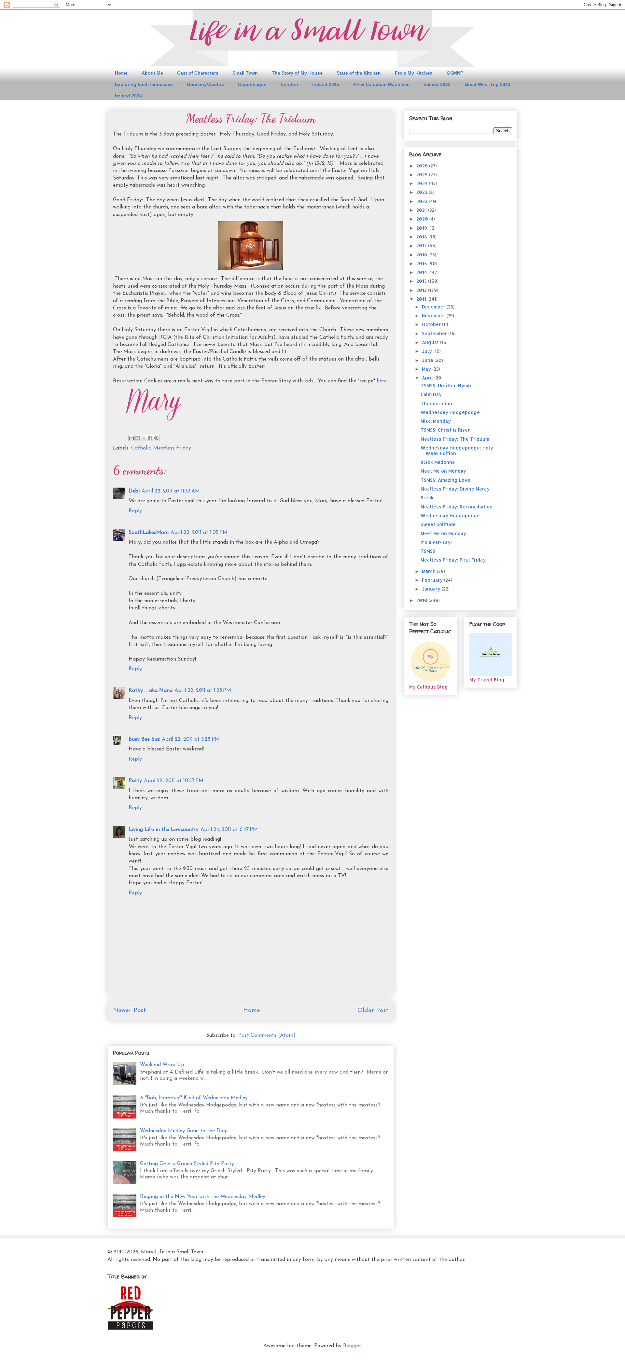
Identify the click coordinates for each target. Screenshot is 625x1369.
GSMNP (455, 73)
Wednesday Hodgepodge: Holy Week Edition (457, 450)
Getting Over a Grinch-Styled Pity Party (187, 1163)
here (382, 381)
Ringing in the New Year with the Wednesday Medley (202, 1196)
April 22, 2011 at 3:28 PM (191, 739)
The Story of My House (297, 73)
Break (427, 497)
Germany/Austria (205, 84)
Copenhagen (252, 84)
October (432, 324)
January (432, 589)
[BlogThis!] (137, 438)
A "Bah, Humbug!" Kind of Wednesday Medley (194, 1098)
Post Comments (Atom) (267, 1035)
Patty (135, 780)
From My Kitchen (414, 73)
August (431, 342)
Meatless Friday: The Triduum (455, 439)
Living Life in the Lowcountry (164, 829)
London (289, 84)
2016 (422, 254)
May (427, 369)
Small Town (245, 73)
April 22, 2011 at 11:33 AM (171, 491)
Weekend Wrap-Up (162, 1064)
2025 (422, 174)
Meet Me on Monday (443, 471)
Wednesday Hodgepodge (450, 412)
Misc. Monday (436, 421)
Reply (135, 511)
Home (121, 73)
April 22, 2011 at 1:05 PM (199, 532)
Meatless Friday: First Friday (453, 560)
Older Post (372, 1010)
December (434, 306)
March (429, 571)
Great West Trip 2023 (487, 84)
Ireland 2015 (325, 84)
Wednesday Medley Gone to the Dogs (184, 1131)
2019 (422, 228)
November (434, 315)
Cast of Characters (197, 73)
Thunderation (436, 403)
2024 (422, 183)
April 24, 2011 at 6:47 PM (229, 829)
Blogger (352, 1345)
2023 (422, 192)
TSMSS (428, 551)
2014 (422, 272)
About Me (152, 73)
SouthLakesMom (149, 532)
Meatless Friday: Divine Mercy (455, 489)
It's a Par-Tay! (436, 542)
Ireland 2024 (128, 95)
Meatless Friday (172, 448)
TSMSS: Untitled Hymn (446, 385)
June (428, 360)
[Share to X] (144, 438)
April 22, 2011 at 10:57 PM (173, 780)
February (433, 580)
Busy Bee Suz (144, 739)
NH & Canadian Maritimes (381, 84)
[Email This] (131, 438)
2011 (421, 299)
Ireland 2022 (437, 84)
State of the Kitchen (359, 73)
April (428, 377)
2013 (422, 281)
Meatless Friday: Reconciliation (457, 506)
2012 (422, 290)
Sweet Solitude (438, 524)
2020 (422, 218)
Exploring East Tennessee (144, 84)
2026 (422, 165)
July (427, 351)
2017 (422, 245)
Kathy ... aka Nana (151, 690)
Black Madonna (438, 462)
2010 (422, 600)
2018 (422, 236)
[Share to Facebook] (150, 438)
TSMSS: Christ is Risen (446, 430)
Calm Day (431, 394)
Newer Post (129, 1010)
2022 (422, 201)
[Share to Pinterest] (156, 438)
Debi (134, 491)
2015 (422, 263)
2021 (422, 210)
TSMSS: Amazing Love (445, 480)
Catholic (141, 448)
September (435, 333)
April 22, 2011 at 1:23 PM (202, 690)
